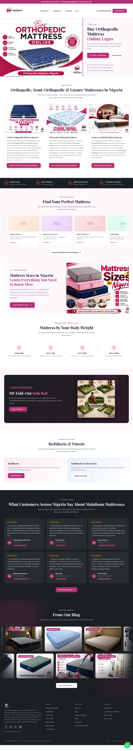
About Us (78, 708)
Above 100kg (50, 722)
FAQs (76, 718)
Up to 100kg (49, 718)
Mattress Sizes (50, 725)
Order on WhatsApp (99, 55)
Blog (76, 711)
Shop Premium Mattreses (103, 165)
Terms (114, 741)
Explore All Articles (65, 685)
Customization (50, 729)
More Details (117, 55)
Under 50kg (49, 711)
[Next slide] (78, 47)
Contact (126, 741)
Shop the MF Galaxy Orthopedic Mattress (23, 165)
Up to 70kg (49, 715)
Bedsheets (56, 11)
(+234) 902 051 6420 (70, 2)
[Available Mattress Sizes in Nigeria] (97, 288)
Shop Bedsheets (16, 476)
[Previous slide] (4, 47)
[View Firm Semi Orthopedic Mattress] (66, 119)
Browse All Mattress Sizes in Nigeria (65, 252)
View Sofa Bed (17, 409)
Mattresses (44, 11)
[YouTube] (20, 727)
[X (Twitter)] (15, 727)
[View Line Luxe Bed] (41, 47)
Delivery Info (108, 708)
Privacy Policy (108, 715)
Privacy (109, 741)
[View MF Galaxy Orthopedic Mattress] (24, 119)
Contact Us (78, 722)
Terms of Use (108, 718)
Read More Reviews (65, 590)
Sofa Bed (69, 11)
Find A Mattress (119, 11)
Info (76, 11)
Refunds (120, 741)
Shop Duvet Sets (80, 476)
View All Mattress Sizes (21, 305)
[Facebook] (6, 727)
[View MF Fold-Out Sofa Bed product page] (96, 399)
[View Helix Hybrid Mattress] (109, 119)
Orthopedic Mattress (52, 708)
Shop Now (8, 242)
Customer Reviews (80, 715)
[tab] (38, 74)
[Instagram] (11, 727)
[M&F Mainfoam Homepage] (15, 11)
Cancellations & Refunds (111, 711)
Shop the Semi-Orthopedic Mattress (64, 165)
